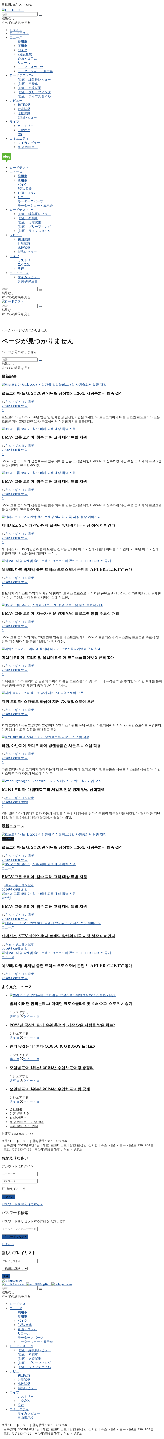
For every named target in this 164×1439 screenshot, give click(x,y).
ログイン (16, 30)
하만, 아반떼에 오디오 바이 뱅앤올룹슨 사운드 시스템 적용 (51, 745)
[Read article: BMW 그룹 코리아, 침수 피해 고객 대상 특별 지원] (82, 429)
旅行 (21, 134)
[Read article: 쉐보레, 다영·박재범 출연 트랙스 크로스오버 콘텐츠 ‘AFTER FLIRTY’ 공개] (82, 561)
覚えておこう (16, 1189)
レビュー (16, 101)
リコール (24, 63)
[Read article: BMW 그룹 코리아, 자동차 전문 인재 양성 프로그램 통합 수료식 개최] (82, 605)
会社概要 (16, 1109)
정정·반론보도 (28, 147)
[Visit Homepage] (13, 10)
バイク (22, 50)
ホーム (6, 330)
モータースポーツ (30, 67)
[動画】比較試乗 (29, 88)
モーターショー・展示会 (35, 71)
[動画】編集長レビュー (34, 79)
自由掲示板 (26, 1418)
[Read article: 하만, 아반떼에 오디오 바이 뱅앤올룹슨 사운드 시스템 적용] (82, 737)
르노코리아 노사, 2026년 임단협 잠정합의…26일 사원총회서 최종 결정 (62, 393)
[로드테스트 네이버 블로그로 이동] (82, 157)
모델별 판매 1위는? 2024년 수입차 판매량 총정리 (52, 1067)
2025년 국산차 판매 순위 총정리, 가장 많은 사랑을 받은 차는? (62, 1025)
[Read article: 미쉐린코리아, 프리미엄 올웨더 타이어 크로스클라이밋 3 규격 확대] (82, 649)
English (45, 1284)
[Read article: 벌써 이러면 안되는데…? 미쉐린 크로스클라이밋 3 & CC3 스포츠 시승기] (86, 995)
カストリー (26, 126)
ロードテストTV (21, 75)
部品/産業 (25, 54)
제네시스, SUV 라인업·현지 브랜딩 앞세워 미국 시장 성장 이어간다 (58, 525)
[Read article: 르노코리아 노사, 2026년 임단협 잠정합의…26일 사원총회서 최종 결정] (82, 385)
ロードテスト (19, 33)
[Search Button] (40, 15)
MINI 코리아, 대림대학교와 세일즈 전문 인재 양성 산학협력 (53, 789)
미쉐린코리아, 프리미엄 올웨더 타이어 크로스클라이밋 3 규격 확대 (58, 657)
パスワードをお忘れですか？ (22, 1204)
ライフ (14, 122)
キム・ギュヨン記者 (19, 402)
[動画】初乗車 (28, 84)
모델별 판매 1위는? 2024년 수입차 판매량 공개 (50, 1089)
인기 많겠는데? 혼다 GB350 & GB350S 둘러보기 (53, 1046)
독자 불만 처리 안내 (24, 1126)
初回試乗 (24, 105)
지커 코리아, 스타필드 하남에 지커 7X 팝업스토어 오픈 (48, 701)
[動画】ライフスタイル (34, 96)
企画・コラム (27, 58)
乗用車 (22, 42)
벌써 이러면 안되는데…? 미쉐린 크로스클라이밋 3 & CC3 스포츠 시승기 (71, 1003)
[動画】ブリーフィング (34, 92)
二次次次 (24, 130)
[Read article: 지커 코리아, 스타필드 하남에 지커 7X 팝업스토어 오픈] (82, 693)
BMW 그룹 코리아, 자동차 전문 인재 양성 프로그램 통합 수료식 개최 (60, 613)
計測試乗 (24, 109)
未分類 (6, 898)
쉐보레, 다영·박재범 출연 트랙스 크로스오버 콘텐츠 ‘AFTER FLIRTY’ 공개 (67, 569)
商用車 (22, 46)
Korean (20, 1284)
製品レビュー (27, 117)
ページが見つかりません (29, 330)
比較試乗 (24, 113)
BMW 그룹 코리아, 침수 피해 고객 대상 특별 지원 (44, 437)
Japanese (14, 1280)
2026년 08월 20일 (15, 802)
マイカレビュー (29, 143)
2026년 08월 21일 (15, 406)
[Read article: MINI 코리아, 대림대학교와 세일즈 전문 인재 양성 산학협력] (82, 781)
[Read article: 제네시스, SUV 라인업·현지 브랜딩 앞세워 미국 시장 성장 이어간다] (82, 517)
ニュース (16, 37)
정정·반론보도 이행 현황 (27, 1122)
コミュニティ (19, 138)
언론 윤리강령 (20, 1113)
